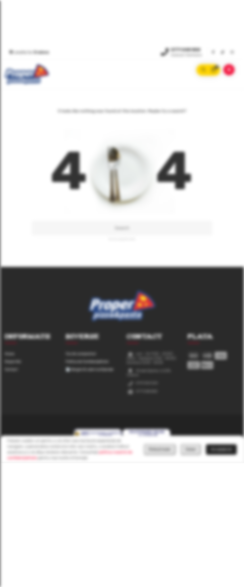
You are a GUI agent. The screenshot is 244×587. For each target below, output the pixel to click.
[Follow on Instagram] (232, 52)
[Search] (203, 70)
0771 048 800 (185, 49)
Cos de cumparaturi (81, 354)
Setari (191, 449)
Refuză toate (159, 449)
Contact (11, 370)
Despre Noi (13, 362)
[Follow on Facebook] (213, 52)
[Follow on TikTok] (222, 52)
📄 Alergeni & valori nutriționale (89, 370)
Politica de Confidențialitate (87, 362)
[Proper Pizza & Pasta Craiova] (27, 74)
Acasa (9, 354)
